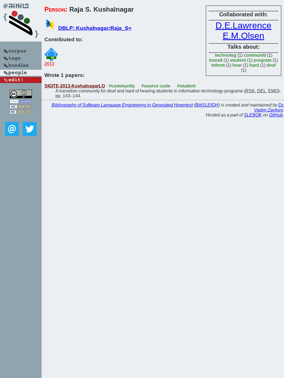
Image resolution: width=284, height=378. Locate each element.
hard (254, 65)
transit (215, 60)
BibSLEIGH (206, 105)
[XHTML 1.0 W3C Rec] (21, 107)
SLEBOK (253, 115)
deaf (271, 65)
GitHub (276, 115)
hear (237, 65)
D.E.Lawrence (243, 25)
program (262, 60)
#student (186, 86)
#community (122, 86)
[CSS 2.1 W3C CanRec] (21, 118)
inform (218, 65)
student (238, 60)
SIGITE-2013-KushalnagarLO (74, 86)
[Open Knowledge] (21, 102)
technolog (225, 55)
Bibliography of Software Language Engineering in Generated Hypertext (122, 105)
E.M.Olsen (243, 36)
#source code (155, 86)
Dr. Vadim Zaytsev (269, 107)
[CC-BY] (21, 96)
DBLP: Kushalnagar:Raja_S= (94, 28)
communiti (255, 55)
